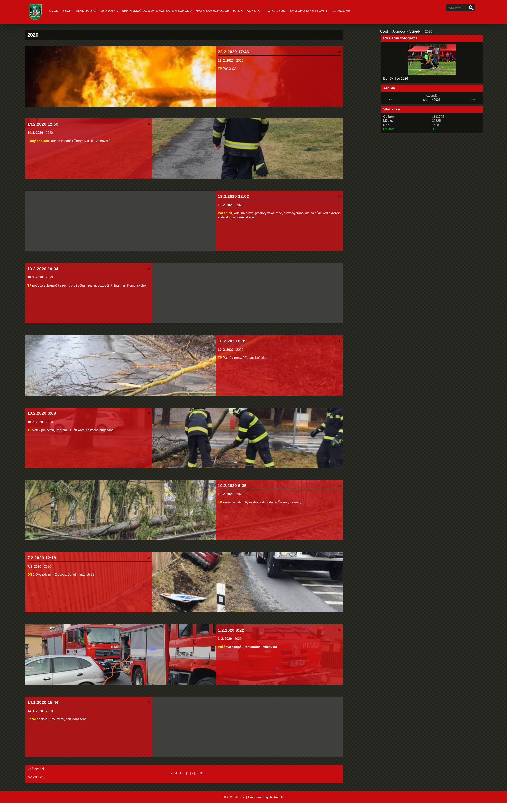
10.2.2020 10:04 (42, 268)
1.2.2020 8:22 (231, 630)
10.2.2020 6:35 (232, 485)
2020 (239, 60)
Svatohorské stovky (309, 10)
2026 (437, 99)
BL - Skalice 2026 (395, 78)
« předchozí (35, 769)
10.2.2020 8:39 (232, 341)
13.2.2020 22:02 (233, 196)
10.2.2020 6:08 (41, 413)
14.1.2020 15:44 (42, 702)
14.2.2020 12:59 (42, 124)
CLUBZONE (341, 10)
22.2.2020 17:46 (233, 52)
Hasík (238, 10)
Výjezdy (415, 31)
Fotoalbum (276, 10)
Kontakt (254, 10)
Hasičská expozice (212, 10)
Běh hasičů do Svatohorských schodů (157, 10)
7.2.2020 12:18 (41, 557)
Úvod (53, 10)
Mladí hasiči (86, 10)
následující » (36, 777)
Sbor (66, 10)
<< (390, 99)
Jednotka (109, 10)
